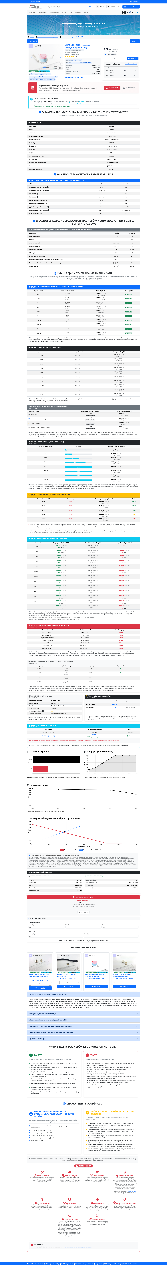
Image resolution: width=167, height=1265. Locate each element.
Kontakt (85, 13)
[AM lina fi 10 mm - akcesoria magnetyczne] (68, 962)
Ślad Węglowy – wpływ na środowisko (41, 74)
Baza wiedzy (55, 1264)
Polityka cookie (79, 1264)
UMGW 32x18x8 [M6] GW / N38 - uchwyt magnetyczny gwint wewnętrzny (39, 976)
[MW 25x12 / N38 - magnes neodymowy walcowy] (124, 962)
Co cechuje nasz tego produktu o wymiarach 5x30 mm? (48, 994)
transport (111, 54)
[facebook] (130, 12)
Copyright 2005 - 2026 (124, 1264)
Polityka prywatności (67, 1264)
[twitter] (133, 12)
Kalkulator (130, 88)
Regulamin (98, 1264)
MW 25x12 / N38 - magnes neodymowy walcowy (122, 975)
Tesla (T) (86, 934)
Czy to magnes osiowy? (37, 1039)
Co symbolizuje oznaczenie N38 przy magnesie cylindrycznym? (50, 1026)
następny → (135, 41)
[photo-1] (47, 67)
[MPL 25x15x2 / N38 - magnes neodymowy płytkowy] (96, 962)
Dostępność (89, 1264)
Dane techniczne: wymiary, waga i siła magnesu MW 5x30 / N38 (51, 1032)
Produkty (32, 13)
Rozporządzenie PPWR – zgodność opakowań (43, 79)
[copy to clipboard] (123, 12)
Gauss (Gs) (32, 934)
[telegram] (137, 12)
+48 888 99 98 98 (48, 101)
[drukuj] (125, 12)
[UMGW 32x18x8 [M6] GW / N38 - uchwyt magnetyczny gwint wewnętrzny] (40, 962)
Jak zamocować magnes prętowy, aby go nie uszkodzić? (48, 1020)
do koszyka (133, 58)
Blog (65, 13)
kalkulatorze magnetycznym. (76, 103)
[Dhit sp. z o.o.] (35, 6)
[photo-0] (44, 67)
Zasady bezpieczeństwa (36, 1264)
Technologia (42, 13)
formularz (82, 101)
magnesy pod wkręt (131, 1191)
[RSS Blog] (128, 12)
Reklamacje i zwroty (110, 1264)
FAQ (28, 1)
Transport (78, 13)
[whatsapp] (135, 12)
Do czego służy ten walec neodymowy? (42, 1014)
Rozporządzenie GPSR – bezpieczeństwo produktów (43, 77)
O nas (47, 1264)
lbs (103, 925)
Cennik (71, 13)
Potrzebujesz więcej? (131, 64)
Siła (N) (67, 925)
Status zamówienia (35, 1)
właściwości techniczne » (74, 77)
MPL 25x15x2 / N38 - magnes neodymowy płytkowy (94, 975)
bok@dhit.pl (136, 1)
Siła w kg (31, 925)
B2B (62, 13)
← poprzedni (33, 41)
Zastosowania (53, 13)
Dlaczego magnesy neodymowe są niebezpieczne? (77, 1247)
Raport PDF (113, 88)
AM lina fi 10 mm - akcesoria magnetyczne (66, 975)
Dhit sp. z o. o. (136, 1264)
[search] (90, 6)
